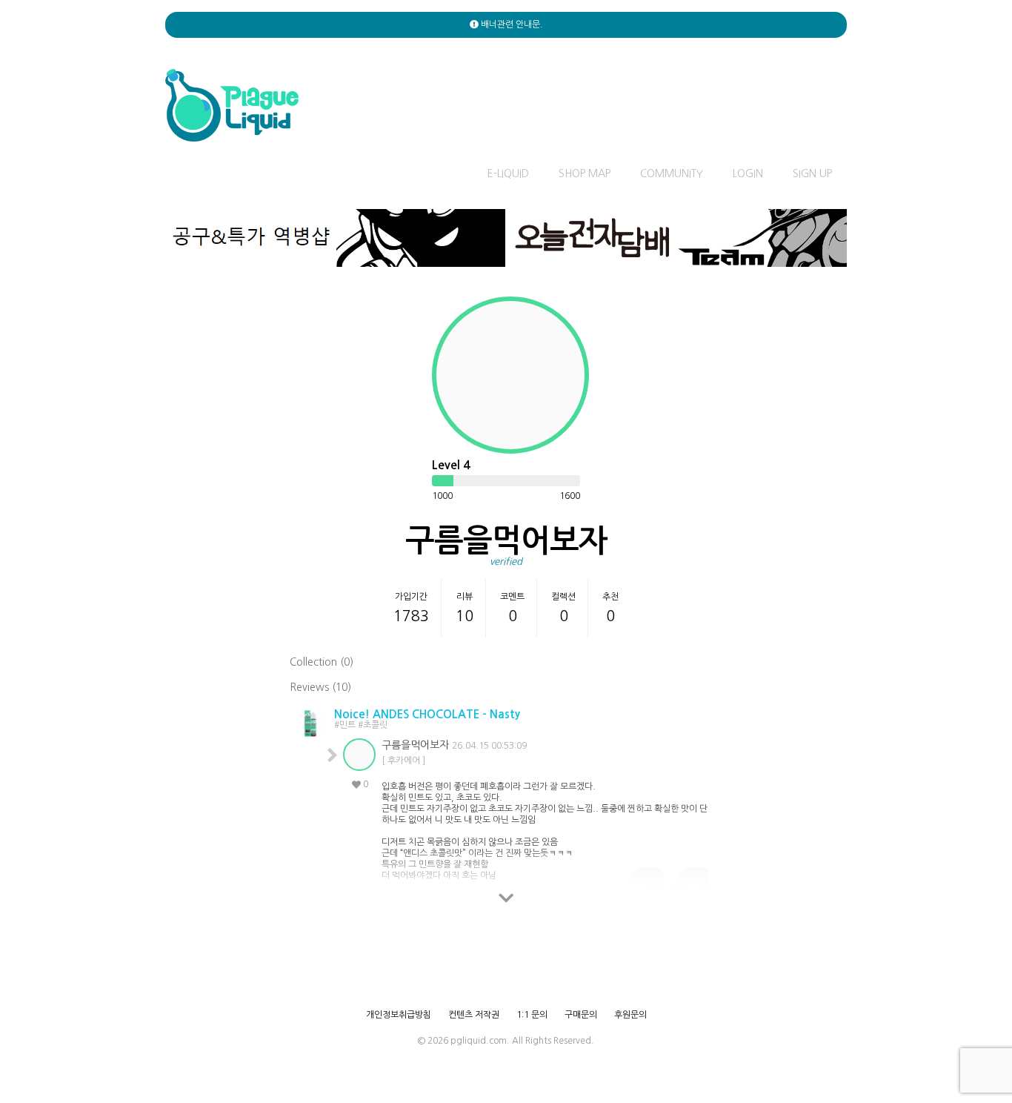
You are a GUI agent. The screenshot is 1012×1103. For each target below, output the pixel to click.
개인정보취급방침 (398, 1014)
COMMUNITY (671, 173)
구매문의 (581, 1014)
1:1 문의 (531, 1014)
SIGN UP (812, 173)
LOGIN (748, 173)
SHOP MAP (584, 173)
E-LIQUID (508, 173)
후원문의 (630, 1014)
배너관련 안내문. (511, 24)
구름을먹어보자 (415, 745)
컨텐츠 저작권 (473, 1014)
